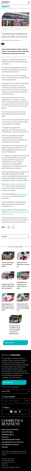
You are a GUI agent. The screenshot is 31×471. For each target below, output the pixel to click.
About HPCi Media (7, 432)
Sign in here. (16, 387)
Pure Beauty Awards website (11, 439)
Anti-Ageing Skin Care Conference (13, 442)
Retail (3, 43)
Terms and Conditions (8, 467)
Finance (12, 272)
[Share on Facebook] (13, 227)
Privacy (18, 467)
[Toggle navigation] (28, 2)
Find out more (6, 391)
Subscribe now (9, 342)
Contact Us (5, 437)
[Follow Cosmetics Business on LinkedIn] (15, 412)
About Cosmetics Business (10, 429)
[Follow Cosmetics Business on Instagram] (11, 412)
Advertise (5, 447)
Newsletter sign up (8, 434)
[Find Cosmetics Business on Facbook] (20, 412)
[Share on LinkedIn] (9, 227)
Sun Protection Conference (10, 444)
